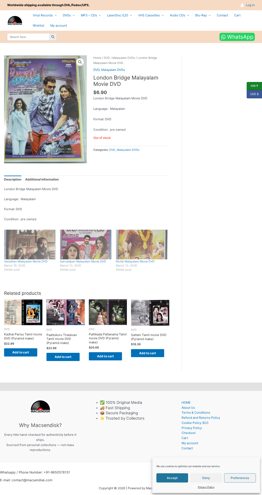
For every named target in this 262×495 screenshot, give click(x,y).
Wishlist (38, 25)
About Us (188, 408)
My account (58, 25)
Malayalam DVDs (123, 57)
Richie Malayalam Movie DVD (135, 261)
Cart (237, 15)
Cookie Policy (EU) (195, 423)
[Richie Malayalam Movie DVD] (142, 244)
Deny (206, 478)
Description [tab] (12, 179)
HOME (186, 402)
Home (97, 57)
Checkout (188, 433)
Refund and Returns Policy (201, 418)
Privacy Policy (206, 487)
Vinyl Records (43, 15)
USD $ (253, 94)
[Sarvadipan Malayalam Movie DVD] (86, 244)
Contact (222, 15)
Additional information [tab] (42, 179)
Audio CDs (177, 15)
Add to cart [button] (20, 352)
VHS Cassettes (149, 15)
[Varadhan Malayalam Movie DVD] (30, 244)
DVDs (67, 15)
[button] (80, 62)
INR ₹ (252, 86)
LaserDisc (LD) (117, 15)
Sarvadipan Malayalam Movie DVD (83, 261)
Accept (172, 478)
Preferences (240, 478)
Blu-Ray (201, 15)
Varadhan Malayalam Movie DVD (25, 261)
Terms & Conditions (196, 412)
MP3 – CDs (89, 15)
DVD (107, 57)
